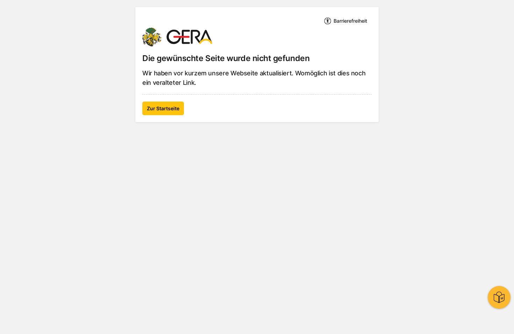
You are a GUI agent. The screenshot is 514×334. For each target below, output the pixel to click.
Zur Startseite (163, 108)
